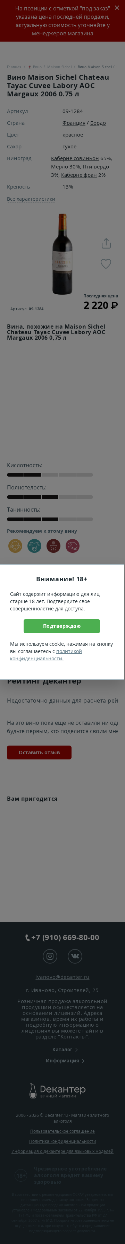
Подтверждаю (62, 626)
